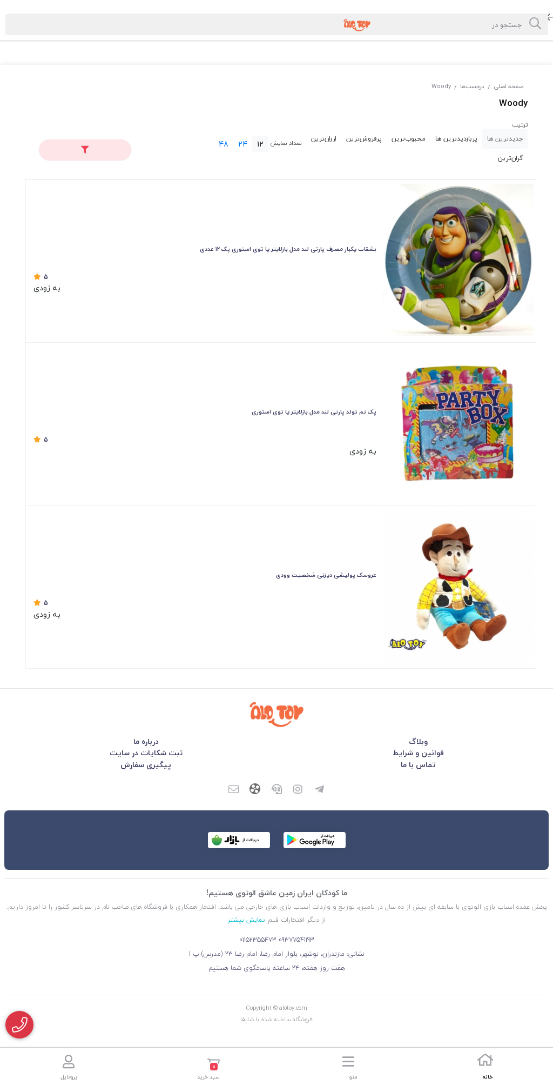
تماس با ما (418, 764)
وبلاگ (418, 741)
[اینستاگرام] (298, 790)
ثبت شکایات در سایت (146, 753)
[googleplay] (315, 840)
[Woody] (276, 714)
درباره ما (146, 741)
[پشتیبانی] (276, 790)
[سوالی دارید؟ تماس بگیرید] (19, 1025)
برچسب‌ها (472, 86)
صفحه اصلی (508, 86)
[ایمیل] (233, 790)
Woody (441, 86)
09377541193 (296, 940)
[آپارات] (254, 790)
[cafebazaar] (239, 840)
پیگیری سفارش (145, 764)
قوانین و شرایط (418, 753)
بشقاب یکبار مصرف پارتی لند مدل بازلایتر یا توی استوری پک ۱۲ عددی (288, 249)
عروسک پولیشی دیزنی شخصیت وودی (326, 575)
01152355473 (257, 940)
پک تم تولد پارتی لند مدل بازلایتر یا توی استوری (314, 412)
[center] (535, 24)
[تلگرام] (319, 790)
